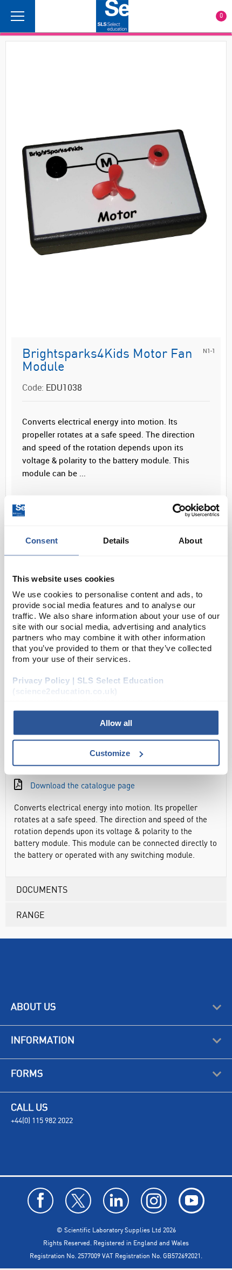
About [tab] (190, 540)
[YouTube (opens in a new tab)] (191, 1200)
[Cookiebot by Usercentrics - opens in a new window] (172, 511)
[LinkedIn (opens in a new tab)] (116, 1200)
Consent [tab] (41, 540)
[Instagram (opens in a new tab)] (154, 1200)
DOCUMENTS (41, 889)
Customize (110, 753)
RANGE (30, 914)
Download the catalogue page (82, 785)
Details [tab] (116, 540)
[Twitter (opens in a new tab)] (78, 1200)
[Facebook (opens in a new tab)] (40, 1200)
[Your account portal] (47, 16)
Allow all (116, 722)
